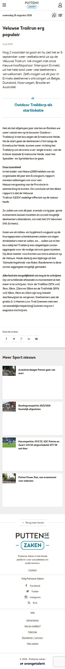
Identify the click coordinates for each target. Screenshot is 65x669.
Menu (4, 5)
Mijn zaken (60, 5)
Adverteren (32, 620)
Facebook (34, 586)
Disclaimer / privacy (32, 638)
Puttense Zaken (32, 5)
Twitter (35, 591)
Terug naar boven (34, 522)
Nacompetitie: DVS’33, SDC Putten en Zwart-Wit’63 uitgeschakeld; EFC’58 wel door (38, 445)
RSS (35, 603)
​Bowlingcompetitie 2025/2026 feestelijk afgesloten (34, 407)
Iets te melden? (32, 626)
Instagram (35, 597)
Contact (32, 570)
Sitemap (32, 632)
